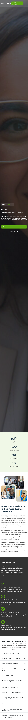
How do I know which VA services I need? (11, 669)
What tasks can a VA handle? (10, 663)
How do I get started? (8, 704)
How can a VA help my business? (11, 658)
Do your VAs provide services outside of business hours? (12, 716)
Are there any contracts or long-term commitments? (12, 698)
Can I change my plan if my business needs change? (12, 681)
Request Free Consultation (15, 3)
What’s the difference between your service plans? (12, 709)
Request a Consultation (9, 227)
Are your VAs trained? (8, 675)
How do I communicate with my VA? (12, 687)
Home (3, 204)
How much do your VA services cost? (12, 692)
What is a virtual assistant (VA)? (11, 653)
